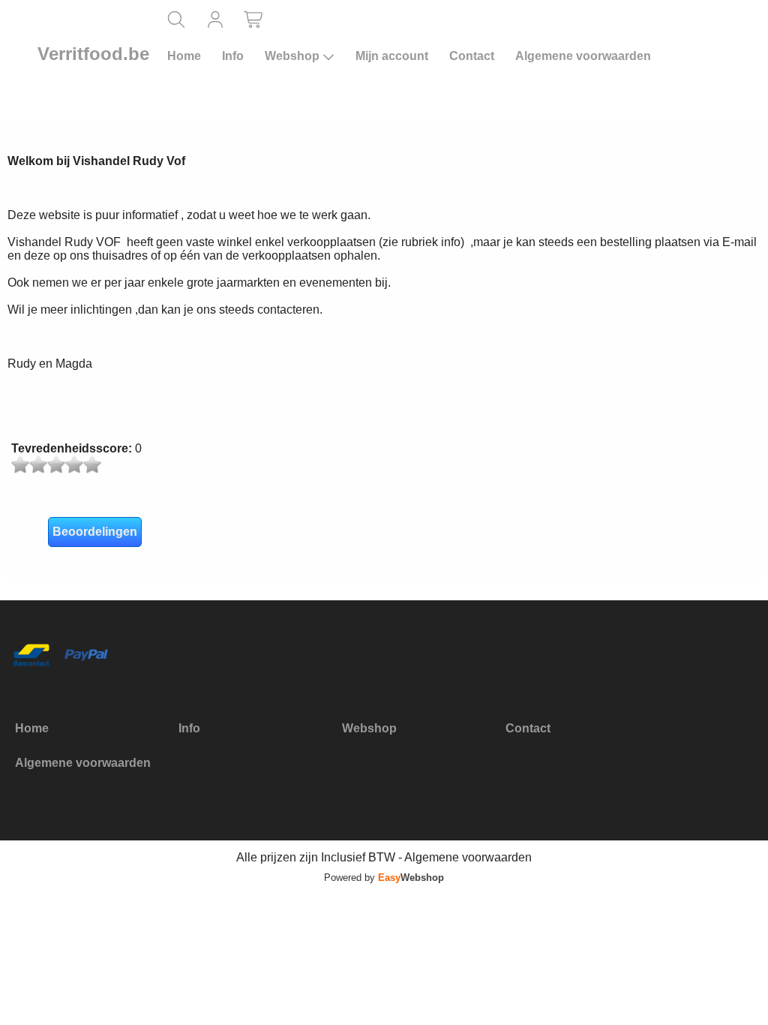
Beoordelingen (94, 531)
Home (184, 56)
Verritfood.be (93, 54)
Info (233, 56)
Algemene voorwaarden (583, 56)
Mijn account (392, 56)
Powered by (384, 877)
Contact (471, 56)
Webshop (292, 56)
